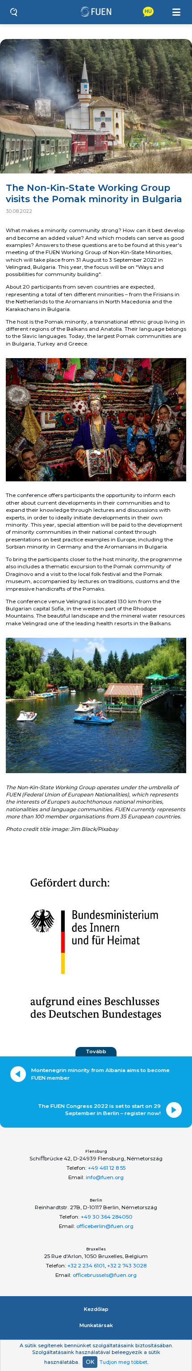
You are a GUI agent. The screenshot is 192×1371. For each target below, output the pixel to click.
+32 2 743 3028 (126, 1266)
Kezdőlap (96, 1309)
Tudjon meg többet (123, 1362)
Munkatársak (96, 1325)
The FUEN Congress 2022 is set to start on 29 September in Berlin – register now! (99, 1109)
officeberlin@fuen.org (105, 1226)
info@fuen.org (105, 1177)
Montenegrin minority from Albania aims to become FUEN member (100, 1074)
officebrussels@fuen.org (105, 1275)
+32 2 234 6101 (85, 1266)
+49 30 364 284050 (107, 1217)
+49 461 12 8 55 (106, 1168)
